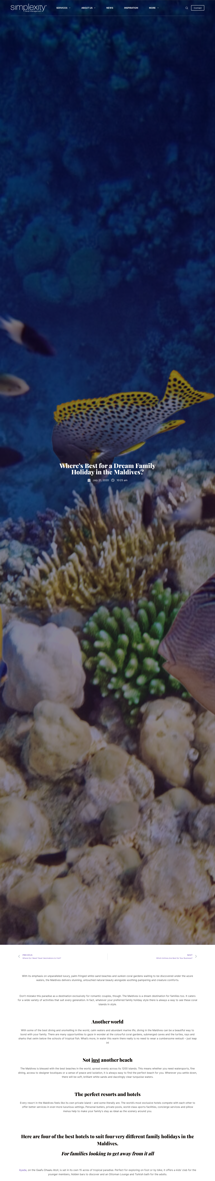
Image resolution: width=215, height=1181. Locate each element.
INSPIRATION (131, 7)
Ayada (22, 1170)
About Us (87, 7)
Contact (198, 8)
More (152, 7)
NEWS (109, 7)
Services (61, 7)
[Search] (187, 8)
